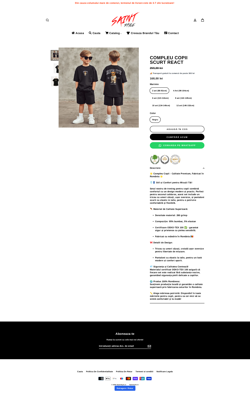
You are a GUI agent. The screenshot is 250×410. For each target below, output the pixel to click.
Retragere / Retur (125, 388)
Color (153, 113)
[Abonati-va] (149, 346)
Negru (155, 119)
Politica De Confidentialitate (99, 371)
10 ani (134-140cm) (161, 105)
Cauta (80, 371)
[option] (56, 55)
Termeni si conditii (144, 371)
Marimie (154, 84)
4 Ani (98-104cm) (181, 91)
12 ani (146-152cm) (185, 105)
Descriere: (155, 168)
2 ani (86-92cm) (159, 91)
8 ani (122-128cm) (183, 98)
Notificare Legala (165, 371)
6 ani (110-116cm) (160, 98)
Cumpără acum (177, 137)
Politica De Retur (124, 371)
